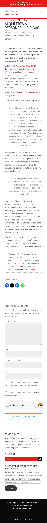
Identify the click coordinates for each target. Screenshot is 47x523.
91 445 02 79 (33, 269)
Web (6, 371)
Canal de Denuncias (22, 508)
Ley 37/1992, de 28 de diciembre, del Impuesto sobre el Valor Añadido (21, 69)
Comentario (10, 321)
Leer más (26, 447)
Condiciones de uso (28, 502)
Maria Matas (13, 32)
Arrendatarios (23, 35)
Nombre (9, 349)
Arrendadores (10, 35)
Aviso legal (11, 502)
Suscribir (10, 488)
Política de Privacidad (22, 505)
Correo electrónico (13, 360)
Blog (32, 35)
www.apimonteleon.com (17, 269)
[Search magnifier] (40, 459)
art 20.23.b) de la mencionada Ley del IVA (24, 92)
